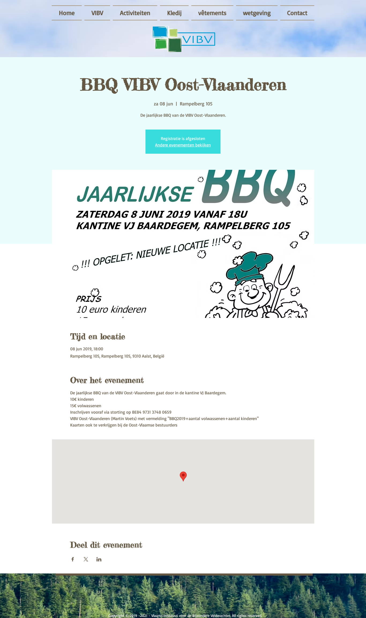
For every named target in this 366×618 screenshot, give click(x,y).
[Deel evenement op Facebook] (72, 559)
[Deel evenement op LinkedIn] (99, 559)
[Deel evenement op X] (85, 559)
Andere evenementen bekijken (183, 145)
